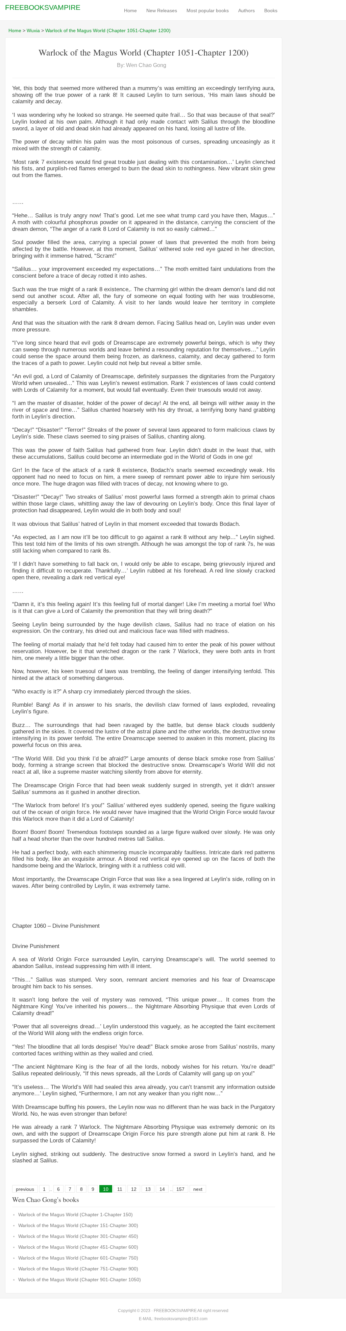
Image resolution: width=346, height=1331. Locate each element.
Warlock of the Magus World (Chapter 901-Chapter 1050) (79, 1279)
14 (162, 1189)
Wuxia (33, 30)
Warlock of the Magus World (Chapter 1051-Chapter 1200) (108, 30)
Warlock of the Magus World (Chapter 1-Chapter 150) (75, 1214)
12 (134, 1189)
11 (119, 1189)
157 (180, 1189)
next (197, 1189)
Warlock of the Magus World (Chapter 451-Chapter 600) (78, 1247)
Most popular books (208, 10)
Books (270, 10)
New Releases (161, 10)
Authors (246, 10)
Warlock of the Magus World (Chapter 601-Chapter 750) (78, 1258)
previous (25, 1189)
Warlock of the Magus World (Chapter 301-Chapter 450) (78, 1236)
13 (148, 1189)
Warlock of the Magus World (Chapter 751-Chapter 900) (78, 1268)
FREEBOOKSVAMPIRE (42, 7)
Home (130, 10)
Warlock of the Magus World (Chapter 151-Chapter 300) (78, 1225)
